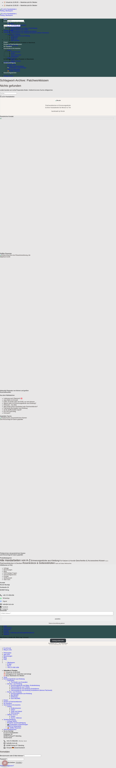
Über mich (7, 579)
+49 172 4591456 (8, 595)
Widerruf (6, 634)
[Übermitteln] (0, 95)
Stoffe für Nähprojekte (13, 69)
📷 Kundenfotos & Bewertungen (16, 67)
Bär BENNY (14, 37)
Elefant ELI (14, 39)
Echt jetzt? (7, 413)
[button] (7, 32)
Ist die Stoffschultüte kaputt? (13, 410)
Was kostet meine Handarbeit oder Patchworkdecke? (21, 406)
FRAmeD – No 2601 (10, 405)
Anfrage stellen (11, 64)
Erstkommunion (15, 52)
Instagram (5, 609)
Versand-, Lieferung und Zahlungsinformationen (19, 632)
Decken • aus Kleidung (14, 26)
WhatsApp (6, 598)
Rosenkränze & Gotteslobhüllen (39, 563)
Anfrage (6, 568)
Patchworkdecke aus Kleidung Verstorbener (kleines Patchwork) (30, 33)
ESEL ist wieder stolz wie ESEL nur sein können (19, 401)
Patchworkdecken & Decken (11, 563)
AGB (5, 626)
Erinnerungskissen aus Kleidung (20, 36)
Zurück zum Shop (12, 45)
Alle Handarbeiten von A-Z (15, 560)
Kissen (6, 42)
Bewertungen (8, 570)
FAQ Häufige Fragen (10, 573)
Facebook (5, 607)
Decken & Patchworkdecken (13, 44)
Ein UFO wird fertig (10, 411)
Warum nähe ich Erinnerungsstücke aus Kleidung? (20, 403)
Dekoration (10, 23)
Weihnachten (15, 56)
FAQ (5, 659)
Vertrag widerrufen (58, 640)
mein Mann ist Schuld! (11, 400)
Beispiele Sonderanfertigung (15, 66)
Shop (5, 19)
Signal (5, 601)
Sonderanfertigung (10, 63)
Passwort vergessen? (7, 765)
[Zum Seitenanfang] (0, 639)
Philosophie (7, 653)
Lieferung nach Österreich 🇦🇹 (13, 398)
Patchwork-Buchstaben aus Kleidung (15, 408)
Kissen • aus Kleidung (14, 692)
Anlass (9, 706)
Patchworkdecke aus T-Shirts (19, 29)
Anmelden (18, 762)
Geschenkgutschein (10, 73)
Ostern (13, 53)
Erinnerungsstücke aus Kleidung (14, 21)
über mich (7, 654)
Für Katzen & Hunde (67, 561)
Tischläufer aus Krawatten (18, 25)
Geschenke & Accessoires (12, 48)
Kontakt (6, 576)
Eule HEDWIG (15, 40)
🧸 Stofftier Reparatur (13, 71)
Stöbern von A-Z (12, 58)
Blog (5, 571)
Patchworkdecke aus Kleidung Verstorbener (24, 31)
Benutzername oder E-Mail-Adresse (12, 755)
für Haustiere (8, 46)
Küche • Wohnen (16, 61)
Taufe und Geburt (16, 55)
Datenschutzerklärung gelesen (57, 623)
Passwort (3, 759)
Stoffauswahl (8, 578)
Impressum (7, 629)
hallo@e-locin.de (8, 604)
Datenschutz (8, 628)
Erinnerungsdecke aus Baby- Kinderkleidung (24, 28)
